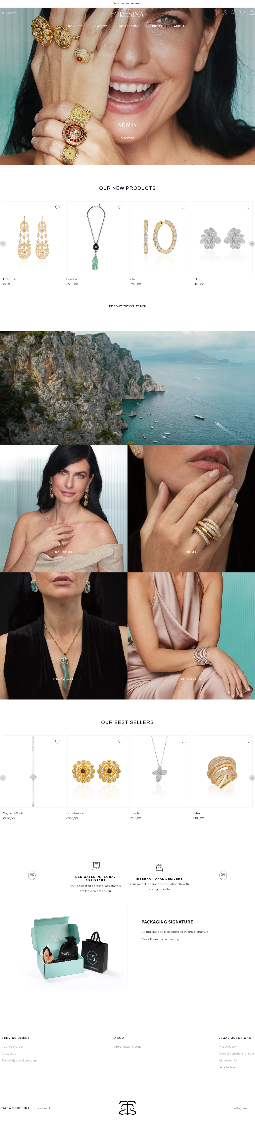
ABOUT (179, 26)
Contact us (9, 1053)
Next (252, 244)
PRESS (157, 26)
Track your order (12, 1046)
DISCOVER (127, 138)
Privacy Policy (227, 1046)
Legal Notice (227, 1067)
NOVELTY (75, 26)
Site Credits (44, 1108)
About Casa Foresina (127, 1046)
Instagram (240, 1108)
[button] (233, 12)
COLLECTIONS (130, 26)
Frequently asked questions (19, 1060)
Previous (3, 244)
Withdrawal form (229, 1060)
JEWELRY (100, 26)
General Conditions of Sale (236, 1053)
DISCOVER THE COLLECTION (127, 306)
